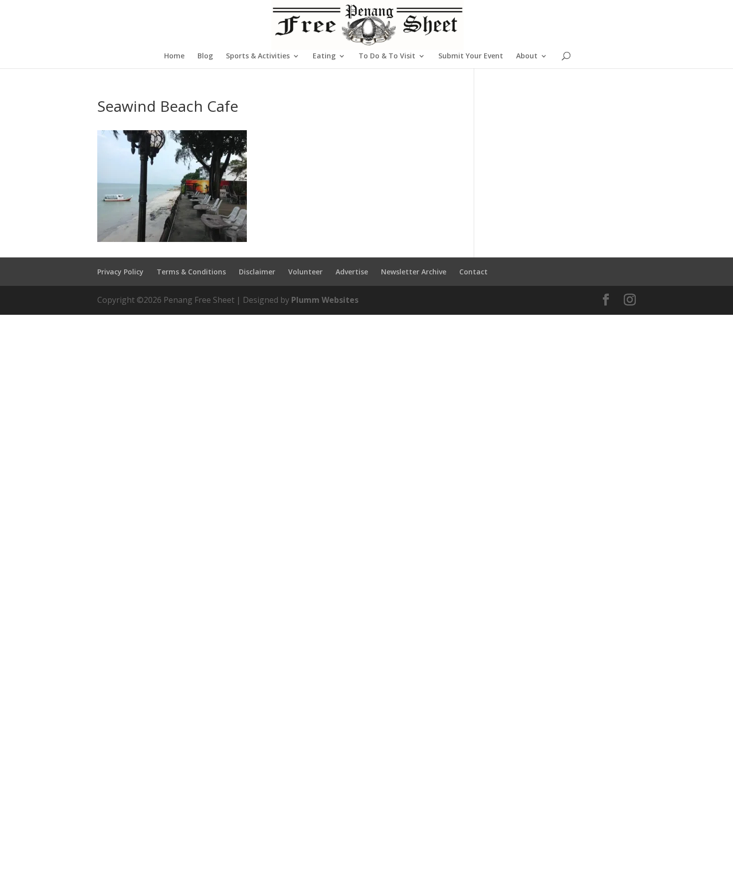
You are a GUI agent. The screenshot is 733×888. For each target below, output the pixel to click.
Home (174, 56)
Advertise (352, 271)
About (527, 56)
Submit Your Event (470, 56)
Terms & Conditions (191, 271)
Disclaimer (257, 271)
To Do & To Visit (387, 56)
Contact (473, 271)
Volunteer (305, 271)
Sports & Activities (258, 56)
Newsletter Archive (413, 271)
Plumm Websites (325, 299)
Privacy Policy (120, 271)
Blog (205, 56)
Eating (324, 56)
